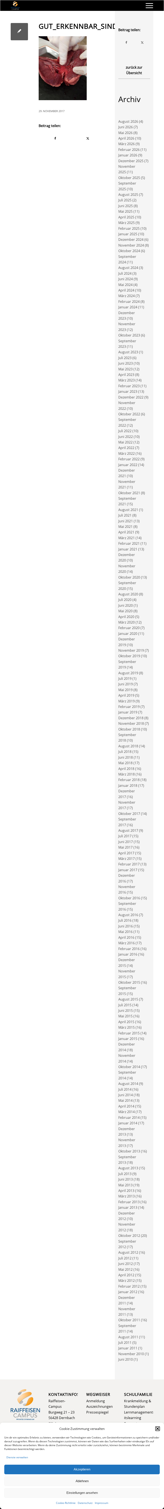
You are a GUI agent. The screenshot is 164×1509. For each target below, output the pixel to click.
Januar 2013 (127, 1207)
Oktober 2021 (129, 493)
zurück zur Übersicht (134, 70)
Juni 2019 (125, 684)
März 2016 (126, 943)
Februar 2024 (129, 301)
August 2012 (128, 1252)
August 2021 (128, 509)
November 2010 (131, 1354)
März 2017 (126, 858)
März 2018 (126, 774)
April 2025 (126, 217)
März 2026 (126, 144)
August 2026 (128, 121)
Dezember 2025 (131, 161)
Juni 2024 (125, 279)
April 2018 (126, 768)
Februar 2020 (129, 627)
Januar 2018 (127, 785)
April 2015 (126, 1021)
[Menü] (147, 5)
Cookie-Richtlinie (66, 1503)
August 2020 (128, 594)
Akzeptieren (82, 1469)
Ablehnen (82, 1481)
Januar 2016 (127, 954)
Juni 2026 (125, 127)
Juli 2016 (125, 920)
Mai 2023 (125, 369)
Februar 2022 (129, 459)
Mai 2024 (125, 284)
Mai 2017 (125, 847)
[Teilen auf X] (88, 138)
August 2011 (128, 1337)
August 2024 (128, 267)
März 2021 (126, 538)
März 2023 (126, 380)
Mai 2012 (125, 1269)
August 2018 (128, 746)
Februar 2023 (129, 386)
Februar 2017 (129, 864)
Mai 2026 (125, 132)
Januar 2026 (127, 155)
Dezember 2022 (131, 397)
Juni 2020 (125, 605)
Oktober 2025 (129, 177)
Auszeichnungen (99, 1406)
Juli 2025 (125, 200)
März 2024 (126, 295)
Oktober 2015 (129, 982)
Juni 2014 (125, 1095)
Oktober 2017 (129, 813)
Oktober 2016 (129, 898)
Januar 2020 (127, 633)
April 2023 (126, 374)
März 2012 (126, 1280)
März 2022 (126, 453)
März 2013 (126, 1196)
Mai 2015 (125, 1016)
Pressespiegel (97, 1412)
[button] (157, 1429)
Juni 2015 (125, 1010)
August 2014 (128, 1083)
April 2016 (126, 937)
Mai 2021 (125, 526)
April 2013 (126, 1190)
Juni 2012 (125, 1263)
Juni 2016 (125, 926)
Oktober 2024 (129, 250)
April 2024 (126, 290)
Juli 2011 (125, 1342)
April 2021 (126, 532)
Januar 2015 (127, 1038)
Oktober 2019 (129, 656)
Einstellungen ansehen (82, 1493)
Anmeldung (95, 1401)
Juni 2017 (125, 841)
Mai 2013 (125, 1185)
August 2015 (128, 999)
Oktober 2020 (129, 577)
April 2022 (126, 447)
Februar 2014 (129, 1117)
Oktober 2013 (129, 1151)
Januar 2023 (127, 391)
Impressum (101, 1503)
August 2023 (128, 352)
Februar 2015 (129, 1033)
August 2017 (128, 830)
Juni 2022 (125, 436)
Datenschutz (85, 1503)
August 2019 (128, 673)
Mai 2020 (125, 611)
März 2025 (126, 222)
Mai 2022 (125, 442)
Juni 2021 (125, 521)
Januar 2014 (127, 1123)
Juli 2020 (125, 599)
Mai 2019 (125, 689)
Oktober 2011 (129, 1320)
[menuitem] (147, 5)
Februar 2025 (129, 228)
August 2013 (128, 1168)
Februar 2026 (129, 149)
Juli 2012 (125, 1258)
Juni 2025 (125, 206)
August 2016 (128, 915)
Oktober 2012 (129, 1235)
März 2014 (126, 1111)
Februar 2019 (129, 706)
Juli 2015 (125, 1005)
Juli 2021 (125, 515)
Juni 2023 (125, 363)
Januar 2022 (127, 464)
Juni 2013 (125, 1179)
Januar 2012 (127, 1292)
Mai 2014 (125, 1100)
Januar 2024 (127, 307)
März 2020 (126, 622)
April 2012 (126, 1275)
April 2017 (126, 853)
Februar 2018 (129, 779)
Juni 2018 (125, 757)
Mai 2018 (125, 763)
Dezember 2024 (131, 239)
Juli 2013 (125, 1173)
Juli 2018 (125, 751)
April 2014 (126, 1106)
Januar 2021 (127, 549)
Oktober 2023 (129, 335)
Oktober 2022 (129, 414)
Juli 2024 (125, 273)
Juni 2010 (125, 1359)
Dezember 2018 (131, 718)
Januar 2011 (127, 1348)
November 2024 (131, 245)
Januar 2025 (127, 234)
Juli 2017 (125, 836)
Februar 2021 (129, 543)
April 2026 (126, 138)
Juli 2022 (125, 431)
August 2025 (128, 194)
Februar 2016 (129, 948)
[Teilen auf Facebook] (55, 138)
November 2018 (131, 723)
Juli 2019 (125, 678)
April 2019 (126, 695)
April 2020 (126, 616)
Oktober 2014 (129, 1066)
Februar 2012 (129, 1286)
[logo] (15, 5)
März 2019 (126, 701)
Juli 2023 (125, 357)
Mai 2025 (125, 211)
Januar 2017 (127, 870)
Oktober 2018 (129, 729)
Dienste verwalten (17, 1457)
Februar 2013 (129, 1202)
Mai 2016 (125, 931)
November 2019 (131, 650)
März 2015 (126, 1027)
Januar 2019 (127, 712)
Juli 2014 (125, 1089)
